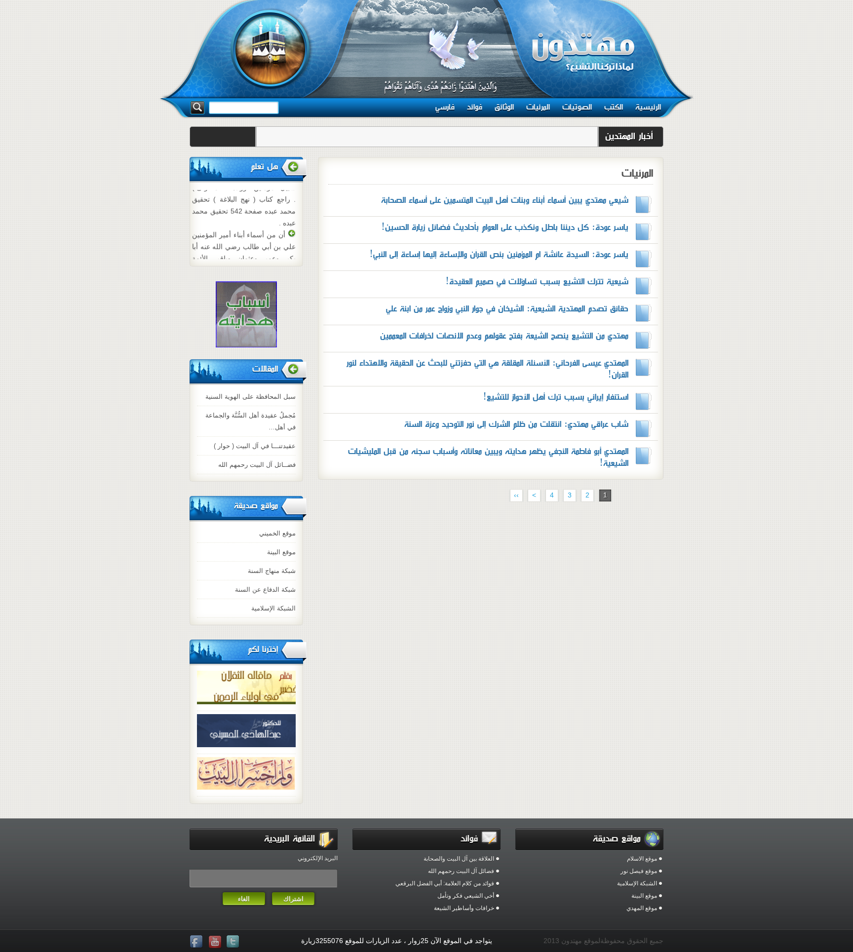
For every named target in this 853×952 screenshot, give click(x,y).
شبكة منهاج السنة (272, 570)
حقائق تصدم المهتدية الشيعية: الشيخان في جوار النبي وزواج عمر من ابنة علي (507, 308)
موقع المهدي (641, 908)
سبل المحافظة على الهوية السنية (250, 396)
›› (516, 495)
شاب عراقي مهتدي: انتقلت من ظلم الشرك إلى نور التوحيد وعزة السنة (516, 424)
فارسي (445, 107)
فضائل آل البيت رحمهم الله (461, 871)
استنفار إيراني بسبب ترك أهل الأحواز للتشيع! (555, 397)
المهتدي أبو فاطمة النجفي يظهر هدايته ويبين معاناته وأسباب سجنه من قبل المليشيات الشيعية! (488, 457)
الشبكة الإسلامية (273, 608)
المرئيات (538, 107)
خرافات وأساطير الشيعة (464, 908)
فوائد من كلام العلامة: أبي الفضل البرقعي (444, 883)
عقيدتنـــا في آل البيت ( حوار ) (255, 446)
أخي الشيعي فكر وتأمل (465, 895)
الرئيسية (648, 107)
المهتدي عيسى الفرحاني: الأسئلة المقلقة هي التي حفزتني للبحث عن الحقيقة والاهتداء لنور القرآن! (487, 368)
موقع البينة (281, 552)
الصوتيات (577, 107)
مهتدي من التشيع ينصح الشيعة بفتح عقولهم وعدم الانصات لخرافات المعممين (504, 336)
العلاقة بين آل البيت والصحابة (459, 858)
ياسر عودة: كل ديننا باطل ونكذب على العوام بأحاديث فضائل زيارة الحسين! (504, 227)
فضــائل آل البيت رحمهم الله (257, 464)
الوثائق (504, 107)
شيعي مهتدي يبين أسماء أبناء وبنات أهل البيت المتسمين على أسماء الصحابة (504, 200)
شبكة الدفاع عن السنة (265, 589)
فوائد (474, 107)
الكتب (613, 107)
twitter (234, 942)
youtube (216, 942)
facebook (197, 942)
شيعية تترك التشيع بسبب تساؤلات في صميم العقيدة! (536, 281)
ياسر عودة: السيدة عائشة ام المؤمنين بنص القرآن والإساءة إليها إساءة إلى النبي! (498, 254)
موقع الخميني (277, 533)
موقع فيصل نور (638, 871)
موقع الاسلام (642, 858)
